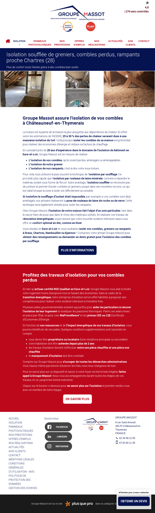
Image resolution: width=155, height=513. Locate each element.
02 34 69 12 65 (127, 438)
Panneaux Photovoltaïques (39, 43)
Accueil (8, 41)
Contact (143, 41)
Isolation (19, 41)
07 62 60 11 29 (127, 443)
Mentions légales (21, 459)
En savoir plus (77, 399)
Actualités (115, 41)
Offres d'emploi (79, 43)
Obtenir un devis (134, 501)
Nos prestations (62, 43)
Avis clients (130, 43)
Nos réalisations (96, 43)
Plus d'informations (77, 250)
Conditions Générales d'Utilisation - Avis (21, 467)
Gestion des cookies (23, 488)
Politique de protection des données (20, 479)
